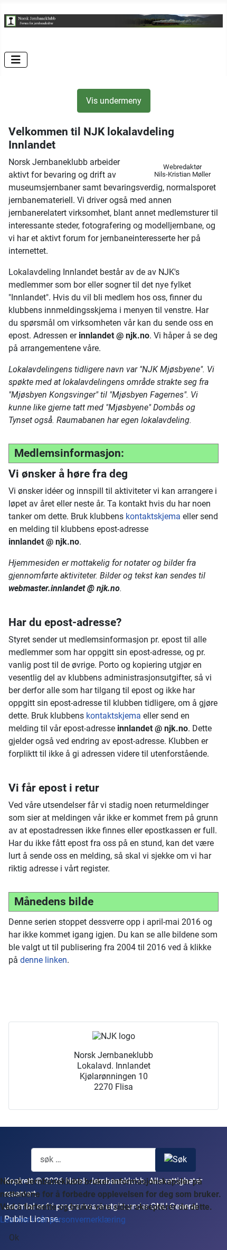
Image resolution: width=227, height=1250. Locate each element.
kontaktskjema (153, 516)
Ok (14, 1238)
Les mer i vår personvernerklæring (63, 1220)
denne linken (43, 960)
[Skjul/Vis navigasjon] (15, 60)
